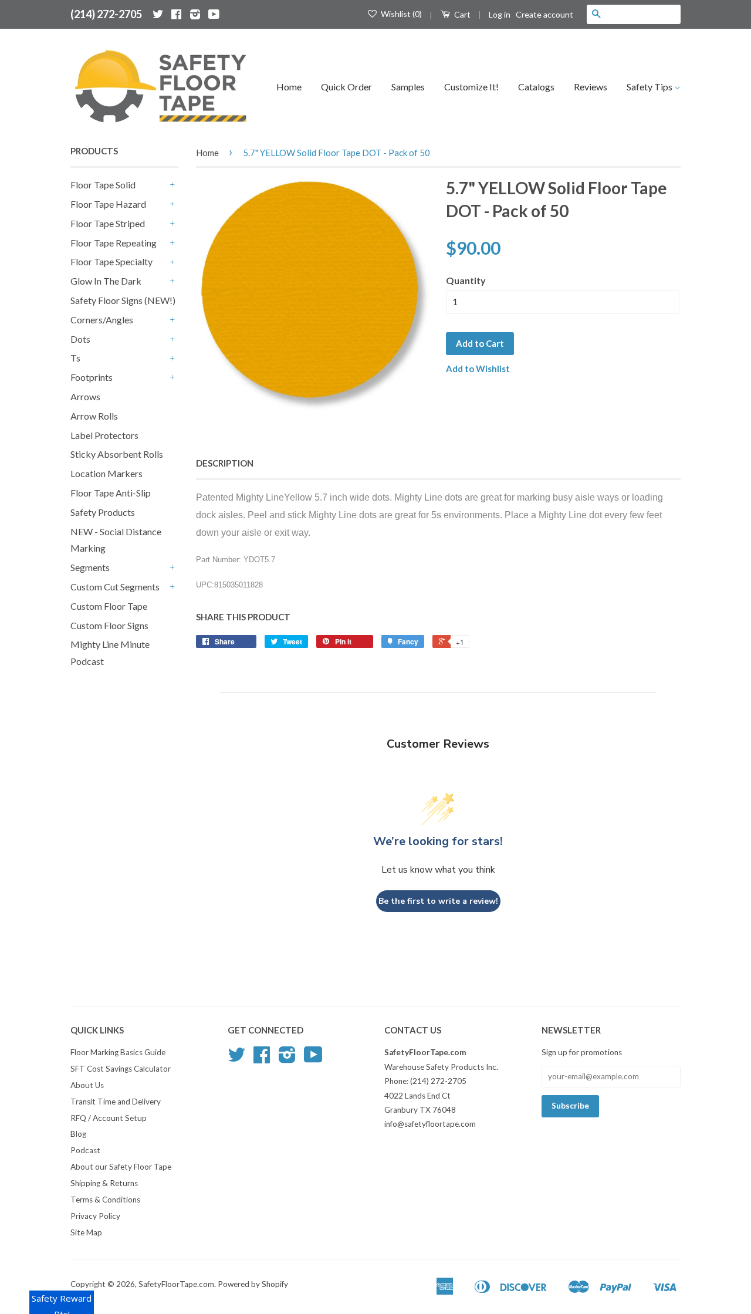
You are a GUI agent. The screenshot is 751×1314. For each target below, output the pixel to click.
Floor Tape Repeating (113, 242)
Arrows (85, 396)
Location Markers (106, 473)
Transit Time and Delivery (115, 1101)
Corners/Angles (101, 319)
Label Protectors (104, 435)
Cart (461, 14)
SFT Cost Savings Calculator (120, 1068)
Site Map (86, 1232)
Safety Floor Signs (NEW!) (122, 300)
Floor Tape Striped (107, 223)
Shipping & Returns (104, 1183)
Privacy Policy (95, 1216)
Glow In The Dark (105, 280)
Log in (499, 14)
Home (289, 86)
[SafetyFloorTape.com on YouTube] (213, 14)
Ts (75, 357)
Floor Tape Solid (103, 184)
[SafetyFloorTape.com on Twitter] (158, 14)
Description (224, 463)
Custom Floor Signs (109, 625)
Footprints (91, 377)
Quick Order (346, 86)
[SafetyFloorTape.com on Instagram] (195, 14)
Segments (90, 567)
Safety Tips (650, 86)
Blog (78, 1134)
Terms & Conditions (105, 1199)
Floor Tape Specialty (111, 261)
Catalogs (536, 86)
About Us (87, 1085)
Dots (80, 338)
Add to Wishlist (478, 368)
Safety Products (102, 512)
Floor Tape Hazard (108, 204)
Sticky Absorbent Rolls (116, 454)
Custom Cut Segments (115, 586)
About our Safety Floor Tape (120, 1166)
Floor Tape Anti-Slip (110, 492)
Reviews (590, 86)
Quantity (466, 280)
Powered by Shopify (253, 1284)
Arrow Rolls (94, 415)
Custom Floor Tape (108, 606)
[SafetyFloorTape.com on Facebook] (176, 14)
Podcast (85, 1150)
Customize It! (471, 86)
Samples (408, 86)
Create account (544, 14)
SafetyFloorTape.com (176, 1284)
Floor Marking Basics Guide (117, 1052)
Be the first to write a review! (438, 901)
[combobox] (643, 14)
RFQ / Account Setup (108, 1118)
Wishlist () (400, 14)
